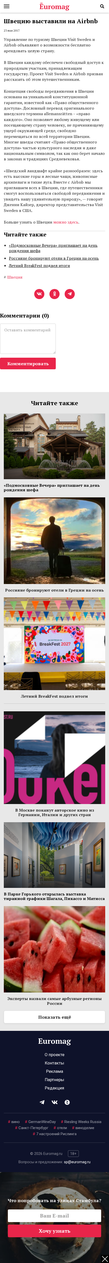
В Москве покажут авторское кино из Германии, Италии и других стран (54, 812)
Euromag (54, 6)
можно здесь (65, 222)
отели (60, 1128)
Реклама (54, 1071)
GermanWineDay (40, 1122)
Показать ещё (54, 1017)
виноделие (83, 1128)
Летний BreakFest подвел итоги (39, 265)
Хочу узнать (54, 1230)
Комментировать (28, 363)
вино (14, 1122)
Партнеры (54, 1079)
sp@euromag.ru (77, 1162)
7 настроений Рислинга (55, 1134)
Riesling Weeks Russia (81, 1122)
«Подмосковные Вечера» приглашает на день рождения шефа (53, 248)
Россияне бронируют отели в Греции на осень (54, 258)
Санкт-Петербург (31, 1128)
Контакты (54, 1062)
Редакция (54, 1087)
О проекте (54, 1054)
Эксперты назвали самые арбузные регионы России (54, 1001)
